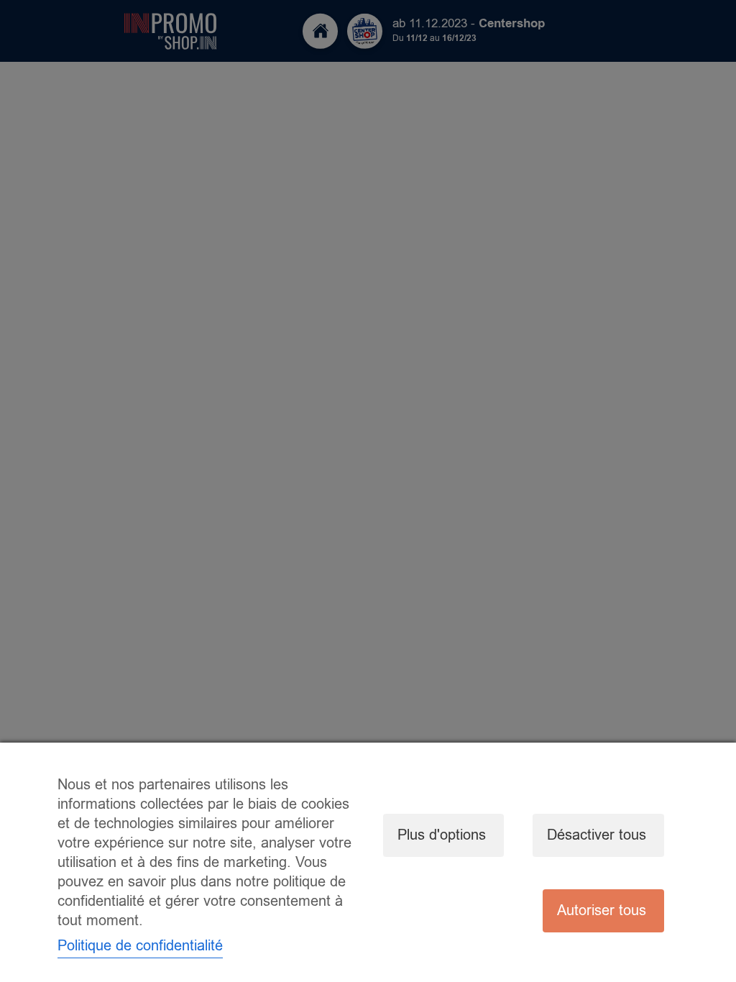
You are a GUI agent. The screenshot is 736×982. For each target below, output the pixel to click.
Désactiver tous (596, 835)
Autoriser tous (601, 910)
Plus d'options (441, 835)
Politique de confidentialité (140, 945)
